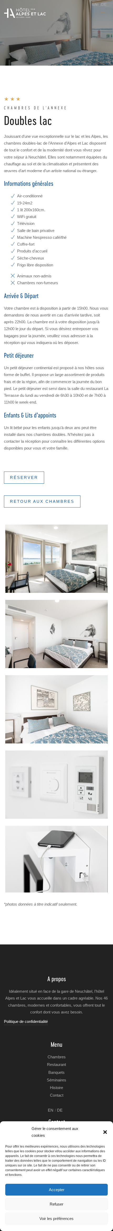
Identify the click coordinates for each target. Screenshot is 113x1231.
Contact (56, 1095)
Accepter (56, 1189)
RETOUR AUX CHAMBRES (42, 501)
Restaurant (56, 1064)
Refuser (56, 1204)
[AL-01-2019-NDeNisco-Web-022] (56, 709)
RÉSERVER (24, 477)
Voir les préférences (56, 1218)
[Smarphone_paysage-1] (56, 859)
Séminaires (56, 1080)
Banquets (56, 1072)
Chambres (57, 1057)
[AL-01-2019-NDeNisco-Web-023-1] (56, 785)
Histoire (56, 1087)
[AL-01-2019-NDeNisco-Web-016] (56, 634)
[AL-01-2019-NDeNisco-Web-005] (56, 559)
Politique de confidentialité (26, 1021)
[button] (105, 1132)
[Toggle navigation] (103, 13)
